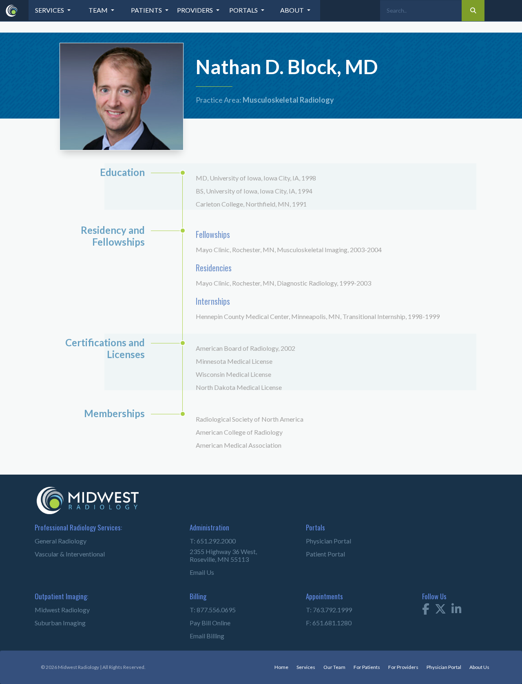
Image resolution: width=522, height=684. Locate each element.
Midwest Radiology (55, 607)
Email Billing (203, 633)
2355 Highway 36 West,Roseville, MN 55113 (215, 554)
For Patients (357, 664)
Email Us (199, 570)
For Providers (396, 664)
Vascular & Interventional (62, 555)
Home (268, 664)
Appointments (319, 593)
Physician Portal (323, 542)
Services (293, 664)
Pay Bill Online (205, 620)
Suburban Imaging (54, 620)
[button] (53, 10)
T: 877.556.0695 (207, 607)
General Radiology (55, 542)
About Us (478, 664)
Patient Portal (320, 555)
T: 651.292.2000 (207, 542)
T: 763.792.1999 (323, 607)
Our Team (323, 664)
